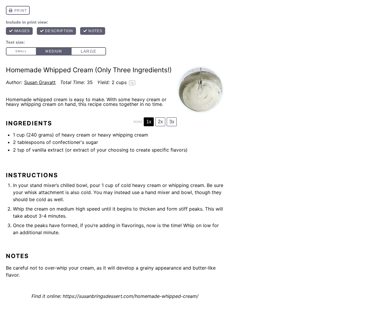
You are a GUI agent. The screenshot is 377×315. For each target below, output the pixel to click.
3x (171, 121)
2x (160, 121)
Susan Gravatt (40, 82)
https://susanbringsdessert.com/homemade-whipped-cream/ (131, 296)
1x (148, 121)
